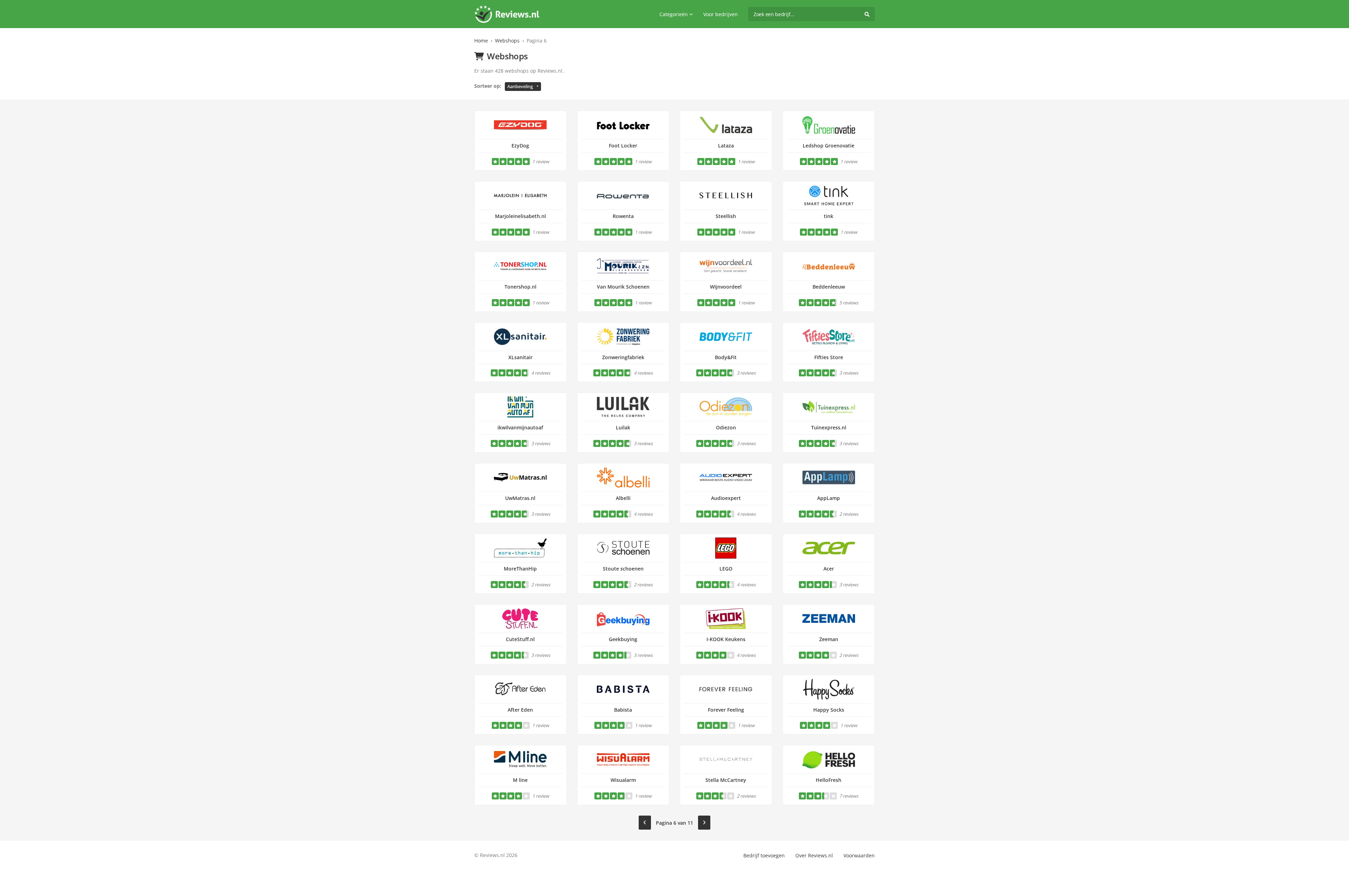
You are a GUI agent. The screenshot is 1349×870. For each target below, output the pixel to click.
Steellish (726, 216)
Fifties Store (828, 357)
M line (520, 780)
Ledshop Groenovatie (828, 145)
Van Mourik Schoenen (623, 286)
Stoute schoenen (623, 568)
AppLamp (828, 498)
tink (828, 216)
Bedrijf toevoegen (764, 855)
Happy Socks (828, 709)
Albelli (623, 498)
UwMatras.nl (520, 498)
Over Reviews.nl (814, 855)
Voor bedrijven (720, 14)
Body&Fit (726, 357)
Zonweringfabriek (623, 357)
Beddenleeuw (829, 286)
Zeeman (828, 639)
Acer (828, 568)
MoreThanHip (520, 568)
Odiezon (726, 427)
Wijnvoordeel (726, 286)
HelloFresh (828, 780)
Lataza (726, 145)
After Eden (520, 709)
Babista (623, 709)
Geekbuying (623, 639)
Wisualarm (623, 780)
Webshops (507, 40)
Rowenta (623, 216)
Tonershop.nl (520, 286)
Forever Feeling (726, 709)
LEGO (725, 568)
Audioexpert (726, 498)
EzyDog (520, 145)
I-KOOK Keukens (725, 639)
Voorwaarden (859, 855)
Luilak (623, 427)
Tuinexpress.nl (828, 427)
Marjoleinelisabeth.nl (520, 216)
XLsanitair (520, 357)
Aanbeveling (520, 86)
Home (481, 40)
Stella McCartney (725, 780)
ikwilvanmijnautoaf (520, 427)
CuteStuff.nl (520, 639)
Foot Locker (623, 145)
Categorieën (673, 14)
